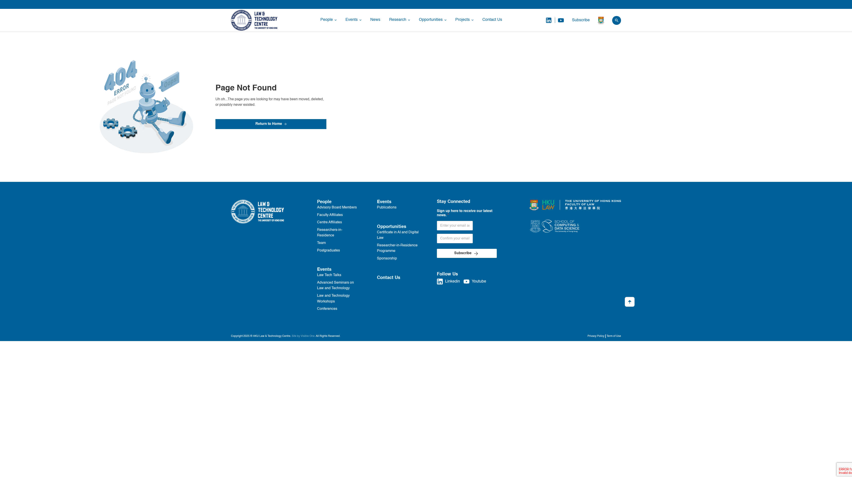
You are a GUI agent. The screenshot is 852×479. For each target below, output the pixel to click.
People (326, 20)
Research (397, 20)
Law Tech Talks (329, 275)
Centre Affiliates (329, 222)
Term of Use (614, 336)
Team (321, 243)
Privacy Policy (596, 336)
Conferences (327, 309)
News (375, 20)
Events (351, 20)
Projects (462, 20)
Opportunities (431, 20)
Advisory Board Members (337, 207)
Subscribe (581, 20)
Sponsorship (387, 258)
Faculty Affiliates (330, 215)
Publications (386, 207)
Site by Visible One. (303, 336)
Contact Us (492, 20)
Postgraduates (328, 250)
